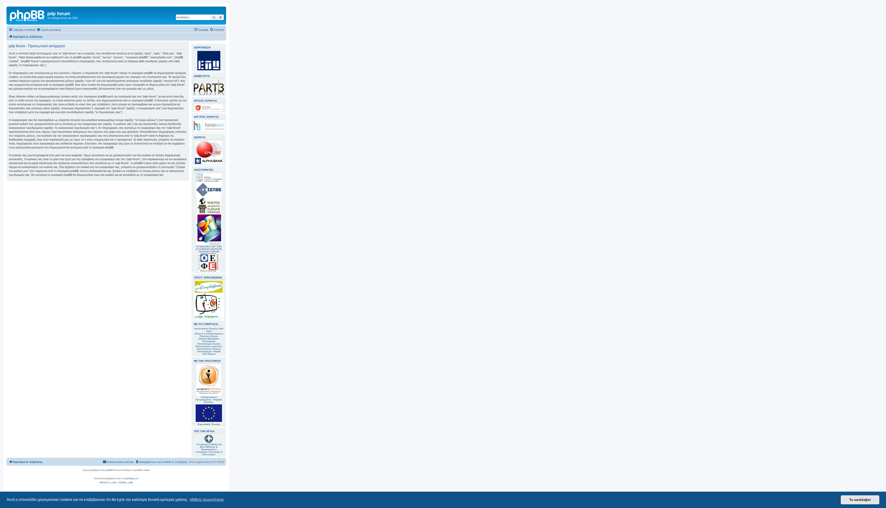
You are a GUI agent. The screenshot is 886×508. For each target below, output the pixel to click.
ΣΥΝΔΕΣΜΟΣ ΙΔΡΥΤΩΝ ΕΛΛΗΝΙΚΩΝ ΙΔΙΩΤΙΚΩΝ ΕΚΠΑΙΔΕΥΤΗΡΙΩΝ (209, 249)
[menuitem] (49, 29)
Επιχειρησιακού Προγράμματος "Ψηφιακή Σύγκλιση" (209, 399)
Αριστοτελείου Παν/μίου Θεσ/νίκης (209, 329)
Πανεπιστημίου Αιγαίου (209, 344)
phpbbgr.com (131, 478)
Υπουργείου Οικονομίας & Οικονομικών (208, 453)
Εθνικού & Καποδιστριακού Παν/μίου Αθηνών (209, 334)
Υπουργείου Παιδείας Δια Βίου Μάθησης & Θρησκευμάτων (209, 447)
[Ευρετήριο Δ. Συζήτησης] (27, 15)
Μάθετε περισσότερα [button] (207, 500)
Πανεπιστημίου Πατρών (209, 349)
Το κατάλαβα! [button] (860, 500)
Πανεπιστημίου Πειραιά (209, 351)
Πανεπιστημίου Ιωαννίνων (208, 346)
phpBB (108, 470)
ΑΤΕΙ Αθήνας (209, 354)
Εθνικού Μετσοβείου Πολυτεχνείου (208, 340)
